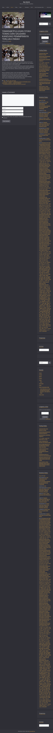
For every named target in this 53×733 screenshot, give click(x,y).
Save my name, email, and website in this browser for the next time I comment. (17, 117)
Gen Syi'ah (26, 2)
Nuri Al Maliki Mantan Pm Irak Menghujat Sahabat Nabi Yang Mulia (44, 70)
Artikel (7, 7)
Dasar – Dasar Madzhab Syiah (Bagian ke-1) (45, 119)
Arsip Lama (49, 7)
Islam (8, 80)
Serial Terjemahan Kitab (39, 7)
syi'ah (10, 80)
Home (3, 7)
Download (27, 7)
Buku (41, 381)
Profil (32, 7)
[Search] (49, 24)
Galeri (20, 7)
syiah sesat (14, 80)
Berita (12, 7)
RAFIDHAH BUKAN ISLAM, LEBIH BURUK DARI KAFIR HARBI (44, 83)
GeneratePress (32, 731)
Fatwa (16, 7)
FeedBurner (47, 43)
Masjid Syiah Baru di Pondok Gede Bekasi (44, 135)
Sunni (40, 100)
